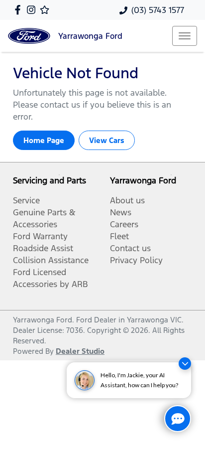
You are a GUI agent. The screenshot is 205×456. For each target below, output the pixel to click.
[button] (184, 36)
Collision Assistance (51, 260)
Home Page (43, 140)
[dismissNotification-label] (185, 363)
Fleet (119, 236)
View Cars (106, 140)
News (120, 212)
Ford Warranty (40, 236)
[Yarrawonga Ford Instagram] (33, 9)
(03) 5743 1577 (157, 9)
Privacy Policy (136, 260)
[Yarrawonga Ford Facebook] (19, 9)
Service (26, 200)
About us (127, 200)
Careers (124, 224)
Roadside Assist (43, 248)
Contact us (130, 248)
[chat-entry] (177, 418)
